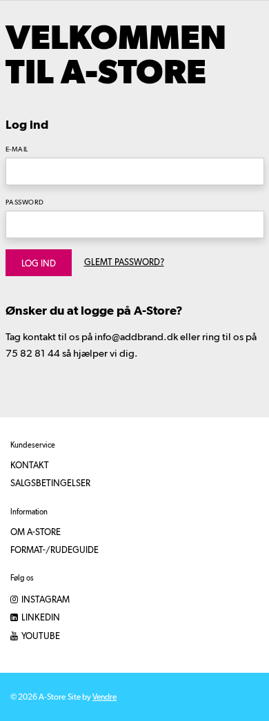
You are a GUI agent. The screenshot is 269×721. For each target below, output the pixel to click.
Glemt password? (124, 262)
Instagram (44, 600)
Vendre (104, 697)
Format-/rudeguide (54, 550)
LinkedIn (39, 618)
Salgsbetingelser (50, 483)
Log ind (38, 264)
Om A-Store (35, 532)
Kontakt (29, 465)
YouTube (39, 636)
